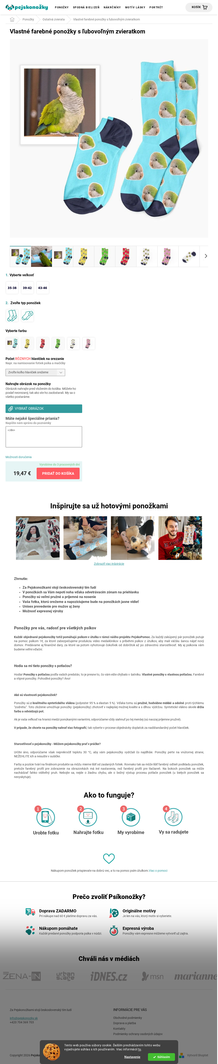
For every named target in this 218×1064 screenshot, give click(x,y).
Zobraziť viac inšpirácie (109, 563)
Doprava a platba (124, 1023)
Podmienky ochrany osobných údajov (138, 1034)
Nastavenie (132, 1057)
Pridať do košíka (58, 473)
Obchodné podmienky (127, 1017)
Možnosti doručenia (19, 457)
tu (139, 1049)
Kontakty (119, 1028)
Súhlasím (163, 1057)
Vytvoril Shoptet (197, 1055)
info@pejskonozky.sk (24, 1018)
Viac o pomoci (158, 870)
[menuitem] (62, 7)
